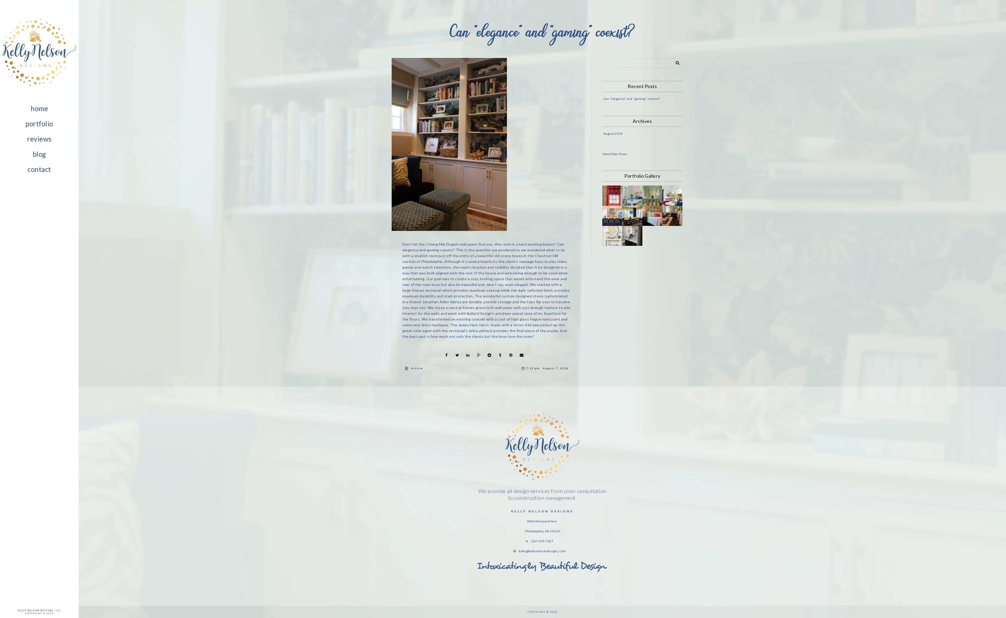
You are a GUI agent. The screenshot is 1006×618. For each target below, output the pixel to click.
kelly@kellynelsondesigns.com (542, 551)
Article (417, 368)
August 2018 (613, 133)
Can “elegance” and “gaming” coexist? (631, 99)
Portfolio (39, 124)
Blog (39, 154)
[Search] (675, 62)
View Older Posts (614, 154)
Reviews (39, 139)
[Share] (446, 355)
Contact (39, 169)
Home (39, 108)
